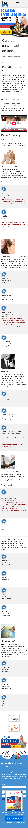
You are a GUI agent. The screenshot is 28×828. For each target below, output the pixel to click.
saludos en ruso (6, 173)
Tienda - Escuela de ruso (14, 818)
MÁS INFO (14, 810)
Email (3, 784)
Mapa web (13, 812)
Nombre (4, 789)
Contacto (4, 812)
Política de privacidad (17, 814)
